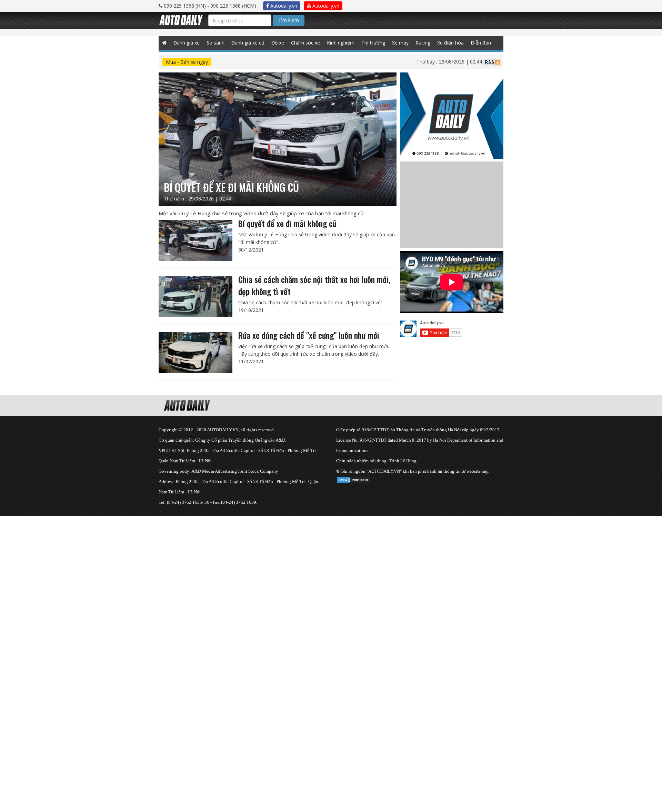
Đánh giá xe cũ (247, 42)
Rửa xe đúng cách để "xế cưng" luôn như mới (308, 335)
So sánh (215, 42)
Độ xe (277, 42)
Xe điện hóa (450, 42)
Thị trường (373, 42)
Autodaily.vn (283, 5)
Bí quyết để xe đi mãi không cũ (287, 223)
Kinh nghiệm (340, 42)
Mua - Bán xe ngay (187, 62)
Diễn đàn (481, 42)
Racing (422, 42)
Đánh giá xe (186, 42)
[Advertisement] (207, 564)
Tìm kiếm (288, 20)
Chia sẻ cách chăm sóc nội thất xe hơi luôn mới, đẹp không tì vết (314, 285)
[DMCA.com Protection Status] (353, 478)
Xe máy (400, 42)
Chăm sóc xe (305, 42)
